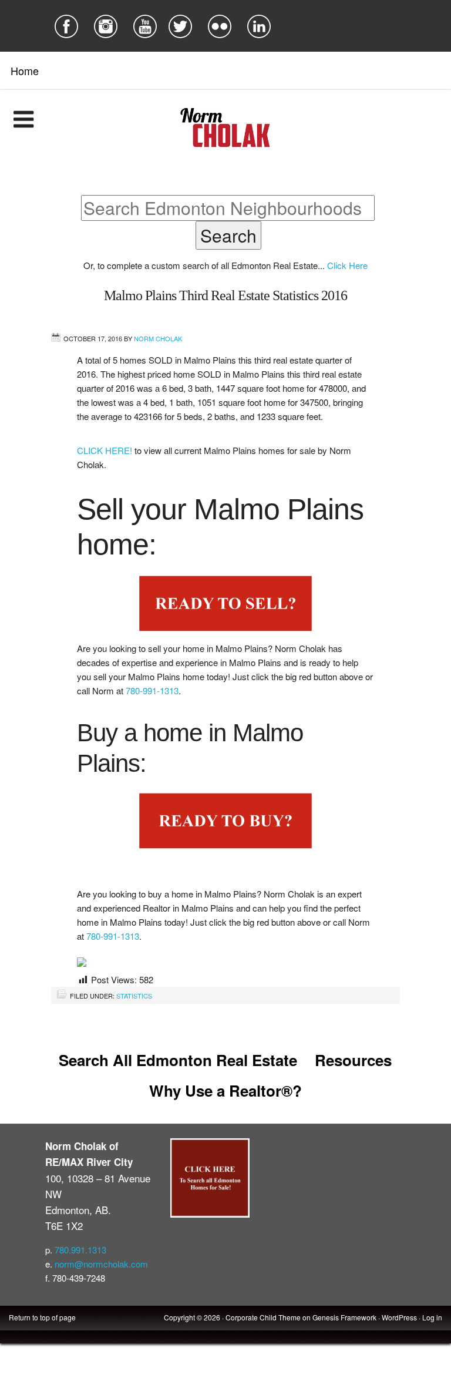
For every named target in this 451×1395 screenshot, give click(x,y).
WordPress (399, 1317)
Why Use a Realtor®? (225, 1090)
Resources (353, 1060)
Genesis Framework (344, 1317)
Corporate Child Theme (263, 1317)
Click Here (347, 265)
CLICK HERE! (105, 450)
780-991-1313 (152, 690)
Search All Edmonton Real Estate (178, 1060)
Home (25, 70)
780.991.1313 (80, 1249)
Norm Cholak (158, 338)
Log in (432, 1317)
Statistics (134, 995)
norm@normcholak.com (101, 1264)
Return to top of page (42, 1317)
